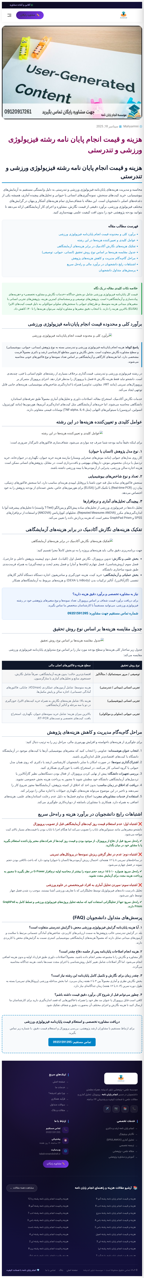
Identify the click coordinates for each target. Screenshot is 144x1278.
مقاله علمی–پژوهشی (125, 1151)
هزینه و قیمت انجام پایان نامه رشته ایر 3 (116, 1241)
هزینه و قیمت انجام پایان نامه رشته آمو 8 (48, 1206)
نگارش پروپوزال (128, 1134)
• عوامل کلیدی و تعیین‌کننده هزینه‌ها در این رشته (107, 240)
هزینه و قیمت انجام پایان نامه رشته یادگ (48, 1256)
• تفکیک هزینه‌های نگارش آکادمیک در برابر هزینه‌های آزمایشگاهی (97, 246)
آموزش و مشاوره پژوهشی (123, 1157)
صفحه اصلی (61, 1082)
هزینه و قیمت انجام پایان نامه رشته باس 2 (115, 1227)
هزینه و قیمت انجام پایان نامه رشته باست (48, 1227)
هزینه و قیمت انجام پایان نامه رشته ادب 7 (48, 1213)
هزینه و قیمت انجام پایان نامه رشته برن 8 (48, 1248)
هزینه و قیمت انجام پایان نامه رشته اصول (116, 1234)
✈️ (107, 1109)
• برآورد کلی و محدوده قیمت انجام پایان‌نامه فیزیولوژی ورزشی (98, 234)
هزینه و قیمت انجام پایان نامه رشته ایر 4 (48, 1234)
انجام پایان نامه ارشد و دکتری (122, 1128)
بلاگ (61, 1270)
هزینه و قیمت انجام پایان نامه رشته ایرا (117, 1248)
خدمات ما (62, 1087)
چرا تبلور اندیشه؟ (59, 1093)
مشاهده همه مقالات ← (22, 1188)
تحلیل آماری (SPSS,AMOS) (122, 1140)
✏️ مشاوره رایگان (56, 1164)
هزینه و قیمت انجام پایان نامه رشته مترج (116, 1213)
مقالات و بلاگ (60, 1110)
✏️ (30, 15)
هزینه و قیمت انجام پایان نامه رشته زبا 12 (48, 1199)
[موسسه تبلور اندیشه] (124, 15)
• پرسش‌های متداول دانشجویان (118, 270)
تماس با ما (50, 1270)
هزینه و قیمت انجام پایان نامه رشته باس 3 (47, 1220)
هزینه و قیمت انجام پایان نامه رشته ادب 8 (115, 1206)
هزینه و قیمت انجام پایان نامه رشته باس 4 (115, 1220)
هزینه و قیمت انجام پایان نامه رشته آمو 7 (116, 1256)
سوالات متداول (59, 1105)
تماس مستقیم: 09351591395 (72, 1042)
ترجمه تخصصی (128, 1145)
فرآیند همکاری (60, 1099)
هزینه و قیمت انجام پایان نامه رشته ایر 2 (48, 1241)
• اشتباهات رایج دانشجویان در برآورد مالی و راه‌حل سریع (102, 264)
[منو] (10, 15)
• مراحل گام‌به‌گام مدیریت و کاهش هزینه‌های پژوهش (104, 258)
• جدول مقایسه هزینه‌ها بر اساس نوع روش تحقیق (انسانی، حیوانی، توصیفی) (90, 252)
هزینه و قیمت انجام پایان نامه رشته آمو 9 (116, 1199)
